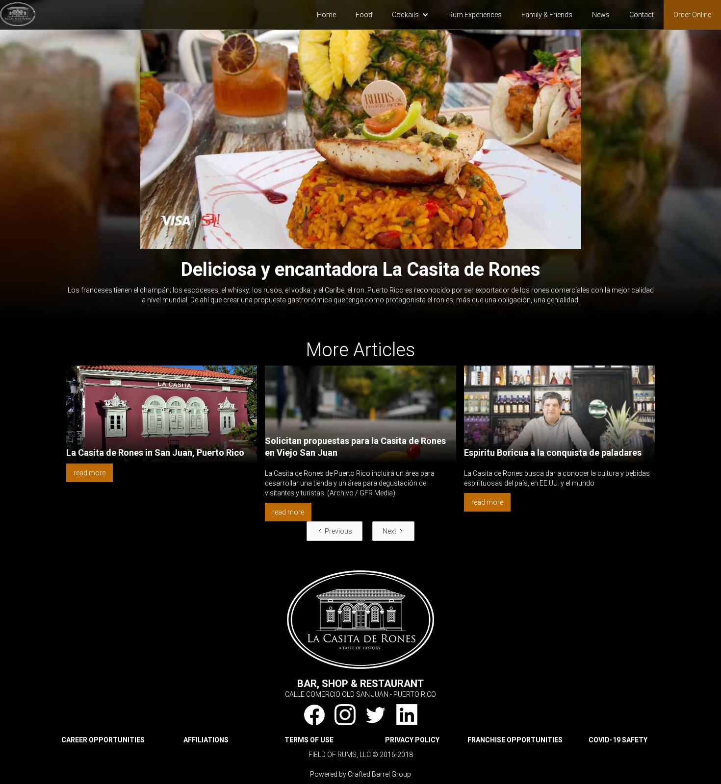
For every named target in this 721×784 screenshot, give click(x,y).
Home (326, 15)
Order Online (692, 15)
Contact (641, 15)
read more (89, 473)
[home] (17, 13)
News (601, 15)
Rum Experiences (475, 15)
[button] (410, 14)
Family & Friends (546, 15)
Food (364, 15)
